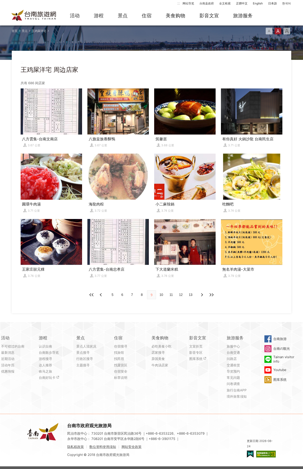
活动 (75, 15)
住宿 (147, 15)
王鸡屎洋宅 (39, 31)
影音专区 (196, 352)
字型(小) (269, 31)
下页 (101, 294)
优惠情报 (7, 371)
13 (190, 295)
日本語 (272, 3)
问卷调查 (233, 384)
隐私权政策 (75, 447)
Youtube (279, 370)
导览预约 (233, 371)
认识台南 (45, 346)
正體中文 (242, 3)
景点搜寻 (83, 352)
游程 (99, 15)
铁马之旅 (45, 371)
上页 (201, 294)
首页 (15, 31)
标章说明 (120, 377)
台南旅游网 (34, 16)
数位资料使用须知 (102, 447)
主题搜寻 (83, 365)
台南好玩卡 (47, 377)
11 (171, 295)
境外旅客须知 (237, 396)
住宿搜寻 (120, 346)
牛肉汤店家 (160, 365)
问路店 (232, 359)
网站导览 (188, 3)
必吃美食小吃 (161, 346)
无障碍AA (266, 454)
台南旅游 (280, 339)
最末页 (211, 294)
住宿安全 (120, 371)
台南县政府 (206, 3)
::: (178, 3)
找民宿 (119, 359)
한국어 (286, 3)
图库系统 (196, 359)
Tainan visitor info (283, 359)
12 (181, 295)
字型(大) (286, 31)
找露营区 (120, 365)
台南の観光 (281, 348)
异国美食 (158, 359)
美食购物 (175, 15)
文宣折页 (196, 346)
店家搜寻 (158, 352)
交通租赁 (233, 365)
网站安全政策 (132, 447)
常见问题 (233, 377)
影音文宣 (209, 15)
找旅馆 (119, 352)
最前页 (91, 294)
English (258, 3)
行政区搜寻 (84, 359)
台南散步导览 (49, 352)
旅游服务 (243, 15)
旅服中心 (233, 346)
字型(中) (278, 31)
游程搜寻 (45, 359)
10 (161, 295)
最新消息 (7, 352)
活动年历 (7, 365)
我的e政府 (250, 454)
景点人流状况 (86, 346)
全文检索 (225, 3)
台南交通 (233, 352)
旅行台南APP (237, 390)
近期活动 (7, 359)
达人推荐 (45, 365)
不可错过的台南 (12, 346)
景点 (123, 15)
